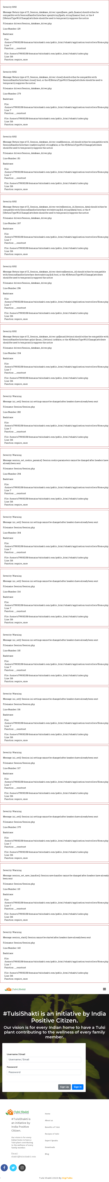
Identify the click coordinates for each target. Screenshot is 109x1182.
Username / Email (16, 1054)
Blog (47, 1154)
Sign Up (64, 1087)
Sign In (78, 1087)
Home (47, 1114)
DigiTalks (67, 1178)
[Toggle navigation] (105, 989)
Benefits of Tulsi (52, 1127)
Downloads (50, 1147)
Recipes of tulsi (52, 1134)
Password (12, 1067)
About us (49, 1120)
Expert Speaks (51, 1140)
